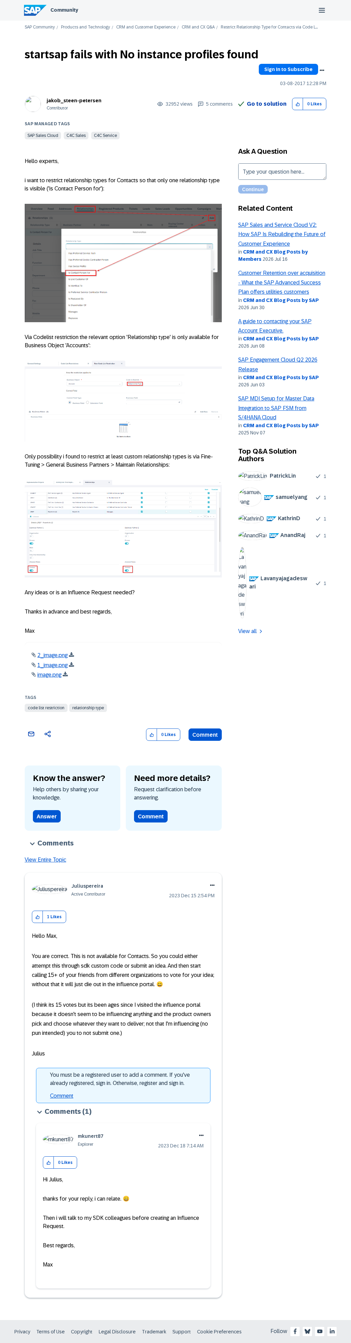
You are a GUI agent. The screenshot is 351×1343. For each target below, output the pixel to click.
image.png (49, 675)
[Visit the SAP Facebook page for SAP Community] (295, 1331)
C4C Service (105, 135)
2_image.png (52, 655)
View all (247, 631)
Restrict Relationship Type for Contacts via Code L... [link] (269, 27)
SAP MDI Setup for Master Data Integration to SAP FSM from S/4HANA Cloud (276, 408)
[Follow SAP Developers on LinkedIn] (332, 1331)
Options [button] (322, 70)
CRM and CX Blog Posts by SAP (281, 300)
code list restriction (46, 707)
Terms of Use (50, 1331)
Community (64, 10)
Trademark (154, 1331)
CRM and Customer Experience (146, 27)
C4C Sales (76, 135)
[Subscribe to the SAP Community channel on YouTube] (320, 1331)
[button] (297, 104)
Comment (205, 735)
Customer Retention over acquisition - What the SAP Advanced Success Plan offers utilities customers (281, 282)
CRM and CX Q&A (198, 27)
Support (181, 1331)
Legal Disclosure (117, 1331)
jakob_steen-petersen (74, 100)
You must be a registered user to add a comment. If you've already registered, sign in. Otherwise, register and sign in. (120, 1079)
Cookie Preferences (219, 1331)
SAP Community (40, 27)
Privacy (22, 1331)
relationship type (88, 707)
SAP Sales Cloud (42, 135)
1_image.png (52, 665)
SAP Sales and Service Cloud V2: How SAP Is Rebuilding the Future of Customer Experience (282, 234)
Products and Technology (85, 27)
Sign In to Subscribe (288, 69)
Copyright (82, 1331)
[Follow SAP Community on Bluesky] (307, 1331)
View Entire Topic (45, 860)
